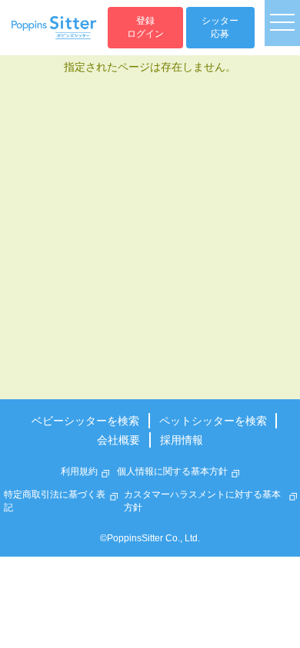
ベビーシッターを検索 (85, 421)
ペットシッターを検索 (213, 421)
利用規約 (79, 471)
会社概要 (118, 440)
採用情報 (181, 440)
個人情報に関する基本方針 (172, 471)
